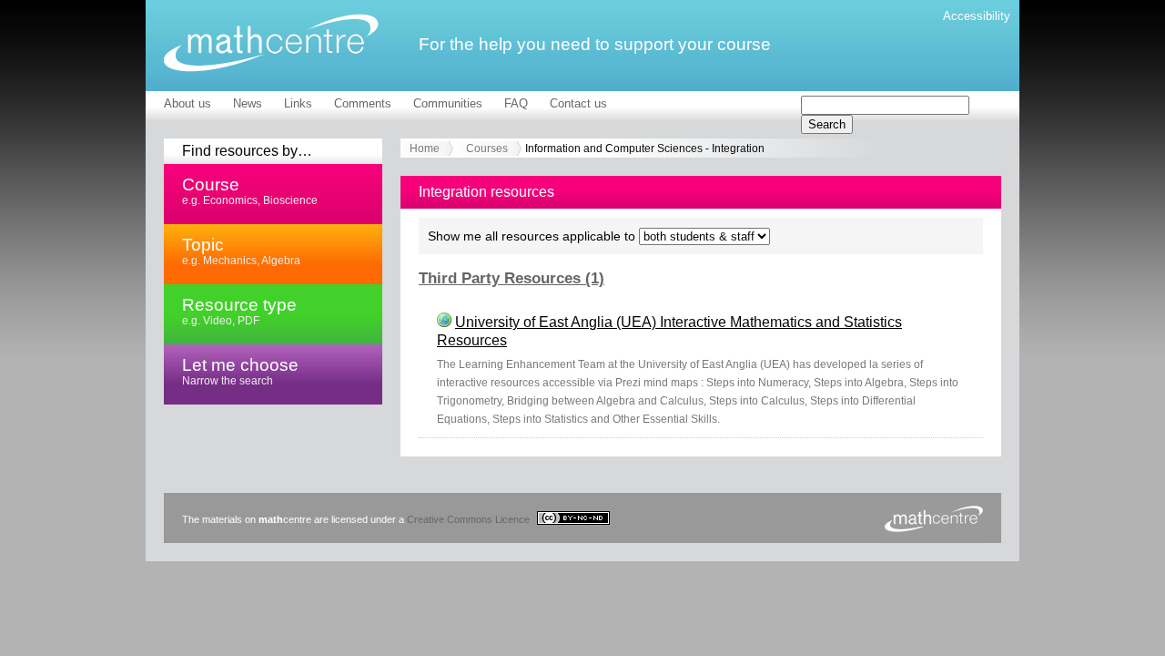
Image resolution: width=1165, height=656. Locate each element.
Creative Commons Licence (469, 519)
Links (298, 103)
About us (187, 103)
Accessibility (976, 16)
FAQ (516, 103)
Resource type (239, 310)
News (247, 103)
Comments (362, 103)
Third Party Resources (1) (511, 278)
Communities (447, 103)
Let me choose (240, 370)
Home (425, 148)
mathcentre (271, 43)
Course (250, 190)
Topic (241, 250)
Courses (487, 148)
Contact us (578, 103)
